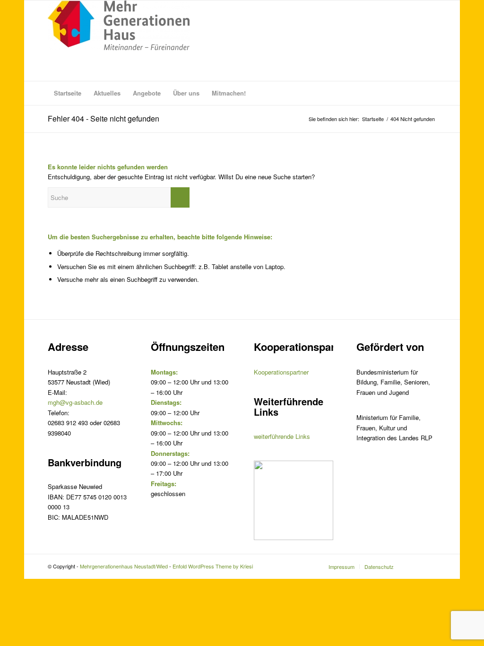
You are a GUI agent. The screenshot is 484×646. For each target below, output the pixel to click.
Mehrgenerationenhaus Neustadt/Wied (124, 566)
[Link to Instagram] (415, 566)
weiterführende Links (282, 436)
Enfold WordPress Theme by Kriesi (213, 566)
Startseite (373, 118)
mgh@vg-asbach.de (75, 402)
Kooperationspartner (281, 371)
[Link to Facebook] (429, 566)
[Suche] (430, 93)
